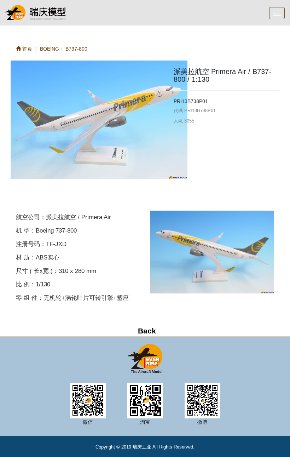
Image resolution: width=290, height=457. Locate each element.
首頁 (26, 49)
